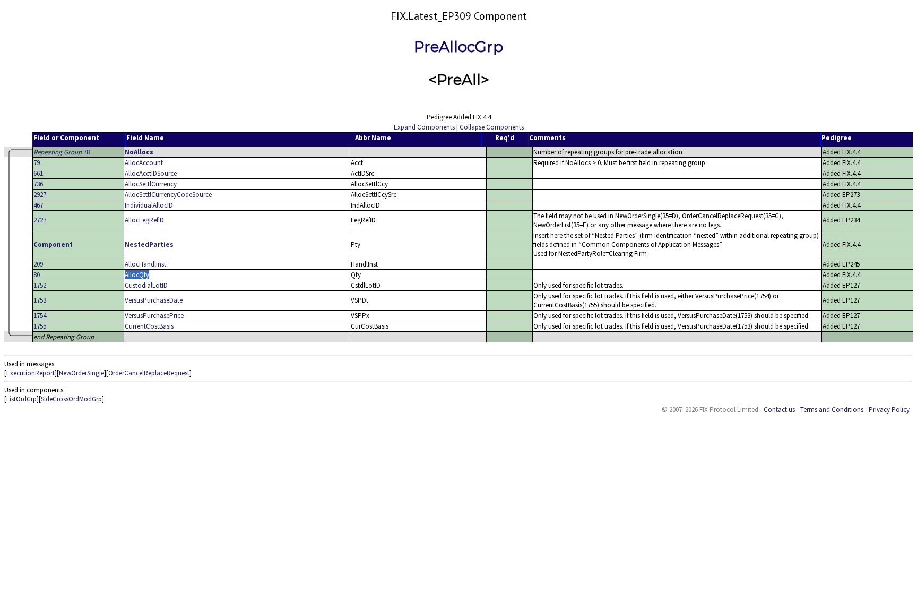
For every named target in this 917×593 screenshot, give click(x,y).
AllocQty (137, 274)
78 (61, 152)
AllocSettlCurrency (151, 183)
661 (38, 173)
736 (38, 183)
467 (38, 205)
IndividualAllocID (149, 205)
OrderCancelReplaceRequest (148, 372)
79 (36, 162)
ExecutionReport (30, 372)
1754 (39, 315)
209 (38, 264)
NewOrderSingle (81, 372)
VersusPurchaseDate (154, 300)
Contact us (779, 409)
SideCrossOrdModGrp (71, 398)
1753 (39, 300)
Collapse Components (492, 127)
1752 (39, 285)
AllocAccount (144, 162)
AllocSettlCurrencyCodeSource (168, 194)
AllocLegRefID (144, 220)
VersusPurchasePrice (154, 315)
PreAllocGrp (458, 47)
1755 (39, 326)
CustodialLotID (146, 285)
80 (36, 274)
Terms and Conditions (831, 409)
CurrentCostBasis (149, 326)
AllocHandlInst (145, 264)
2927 (39, 194)
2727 (39, 220)
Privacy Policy (889, 409)
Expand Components (424, 127)
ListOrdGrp (21, 398)
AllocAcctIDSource (151, 173)
